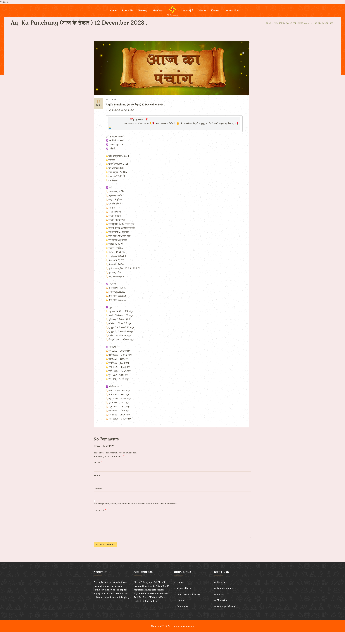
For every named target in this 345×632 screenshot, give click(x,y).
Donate (180, 600)
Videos (220, 594)
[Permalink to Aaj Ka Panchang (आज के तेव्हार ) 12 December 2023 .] (171, 94)
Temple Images (225, 588)
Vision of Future (185, 588)
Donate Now (232, 10)
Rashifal (188, 10)
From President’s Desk (188, 594)
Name (98, 462)
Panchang (279, 23)
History (221, 582)
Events (215, 10)
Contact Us (182, 606)
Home (113, 10)
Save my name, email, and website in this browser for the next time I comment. (135, 503)
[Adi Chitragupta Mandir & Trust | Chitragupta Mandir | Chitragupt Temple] (172, 10)
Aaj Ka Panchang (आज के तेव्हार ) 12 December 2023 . (310, 23)
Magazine (222, 600)
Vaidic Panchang (226, 606)
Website (98, 488)
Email (98, 475)
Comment (100, 510)
